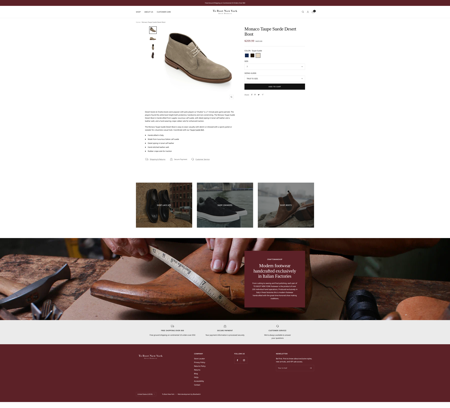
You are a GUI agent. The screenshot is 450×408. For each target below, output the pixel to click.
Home (138, 22)
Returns (197, 370)
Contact (197, 385)
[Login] (308, 12)
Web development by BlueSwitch (189, 394)
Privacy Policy (199, 362)
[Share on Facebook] (251, 95)
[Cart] (313, 12)
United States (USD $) (144, 394)
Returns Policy (200, 366)
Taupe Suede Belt (197, 130)
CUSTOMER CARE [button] (164, 12)
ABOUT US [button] (148, 12)
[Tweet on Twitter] (259, 95)
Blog (196, 373)
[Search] (303, 12)
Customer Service (202, 159)
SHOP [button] (138, 12)
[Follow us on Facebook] (237, 360)
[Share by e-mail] (262, 94)
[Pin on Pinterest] (255, 95)
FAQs (196, 377)
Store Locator (199, 358)
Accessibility (199, 381)
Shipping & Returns (157, 159)
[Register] (311, 368)
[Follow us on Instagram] (244, 360)
